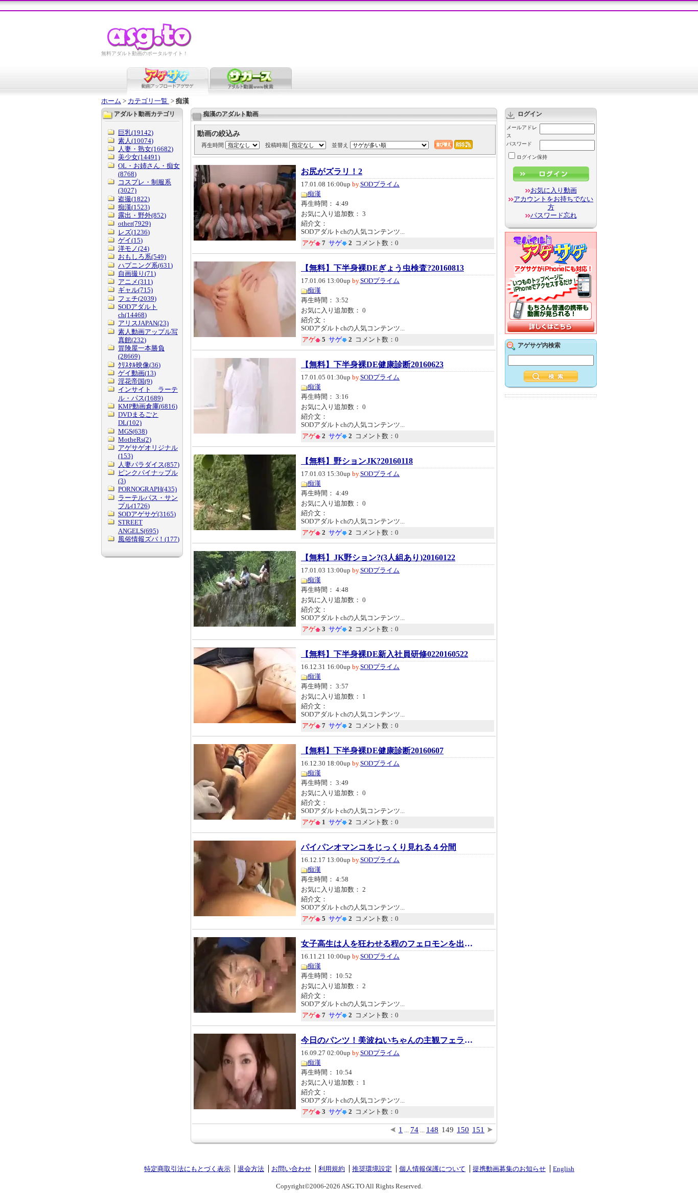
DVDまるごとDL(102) (138, 418)
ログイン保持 (532, 157)
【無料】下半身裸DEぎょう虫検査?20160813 (382, 268)
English (563, 1169)
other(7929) (134, 223)
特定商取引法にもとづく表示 (187, 1169)
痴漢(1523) (134, 207)
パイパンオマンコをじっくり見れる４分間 (378, 847)
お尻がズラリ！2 (331, 172)
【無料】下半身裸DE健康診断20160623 (372, 365)
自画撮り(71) (137, 273)
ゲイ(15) (130, 240)
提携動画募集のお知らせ (509, 1169)
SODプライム (380, 184)
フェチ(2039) (137, 298)
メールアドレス (521, 131)
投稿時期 (276, 145)
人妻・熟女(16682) (145, 149)
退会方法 (251, 1169)
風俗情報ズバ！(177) (148, 539)
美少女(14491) (139, 157)
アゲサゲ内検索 (539, 345)
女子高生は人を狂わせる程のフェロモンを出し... (388, 944)
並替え (340, 145)
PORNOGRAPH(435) (147, 489)
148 (432, 1130)
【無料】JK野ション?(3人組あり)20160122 (378, 558)
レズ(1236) (134, 232)
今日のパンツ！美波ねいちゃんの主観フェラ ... (388, 1040)
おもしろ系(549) (142, 256)
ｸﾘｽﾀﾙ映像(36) (139, 365)
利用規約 (331, 1169)
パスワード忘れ (553, 215)
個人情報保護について (432, 1169)
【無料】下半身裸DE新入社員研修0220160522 (384, 654)
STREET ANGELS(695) (138, 526)
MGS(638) (132, 431)
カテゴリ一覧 (148, 101)
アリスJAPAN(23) (143, 323)
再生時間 (212, 145)
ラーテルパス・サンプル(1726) (148, 502)
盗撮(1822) (134, 199)
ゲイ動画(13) (137, 373)
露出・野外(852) (142, 215)
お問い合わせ (291, 1169)
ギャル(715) (135, 290)
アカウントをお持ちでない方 (553, 203)
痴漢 (314, 194)
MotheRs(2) (134, 439)
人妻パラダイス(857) (148, 464)
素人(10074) (135, 141)
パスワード (519, 144)
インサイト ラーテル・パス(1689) (148, 393)
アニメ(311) (135, 281)
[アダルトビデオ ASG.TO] (150, 49)
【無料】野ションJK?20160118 (357, 461)
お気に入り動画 (553, 190)
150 (463, 1130)
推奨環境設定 (372, 1169)
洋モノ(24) (133, 248)
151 (478, 1130)
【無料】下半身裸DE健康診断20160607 (372, 751)
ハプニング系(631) (145, 265)
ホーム (111, 101)
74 (414, 1130)
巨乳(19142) (135, 132)
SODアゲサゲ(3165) (147, 514)
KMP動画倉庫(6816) (147, 406)
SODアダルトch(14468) (137, 311)
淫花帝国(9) (135, 381)
